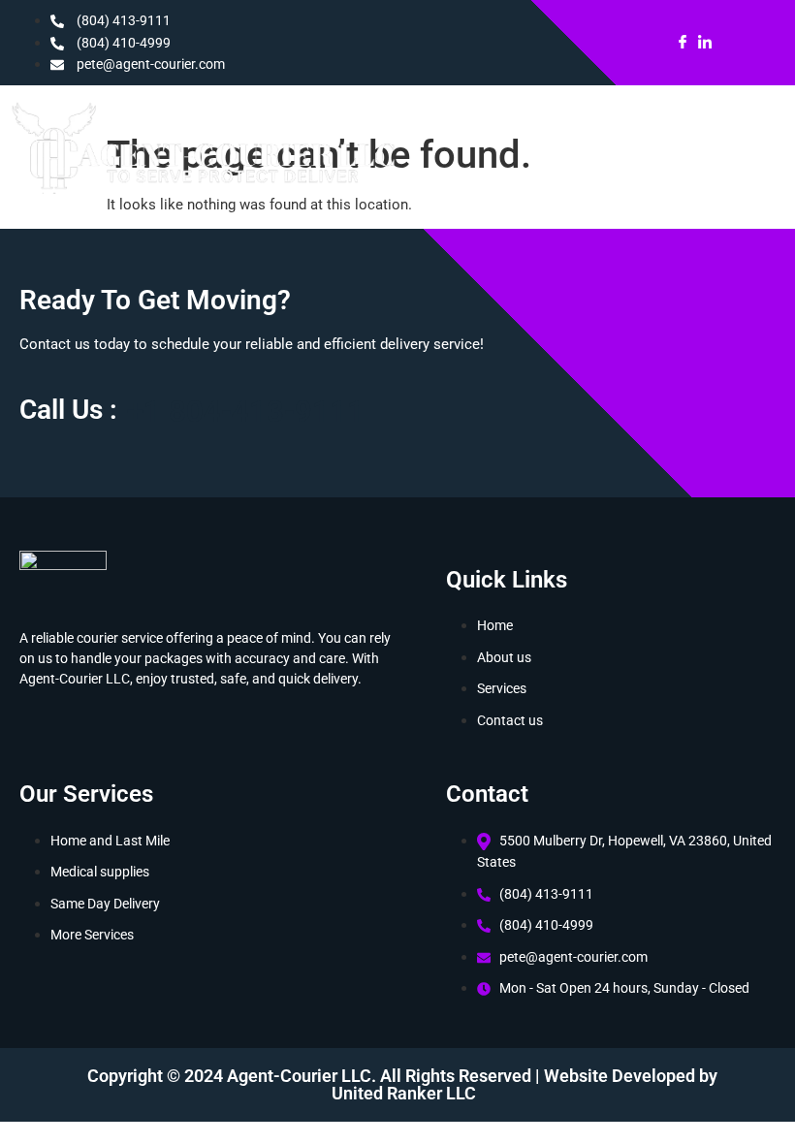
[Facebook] (682, 42)
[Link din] (705, 42)
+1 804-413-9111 (246, 411)
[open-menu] (709, 153)
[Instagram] (725, 42)
